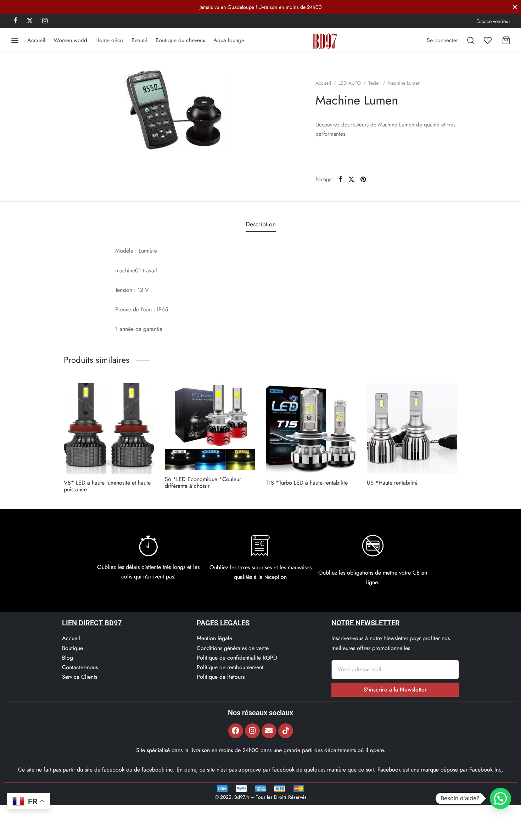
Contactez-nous (80, 667)
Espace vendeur (493, 21)
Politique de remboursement (230, 667)
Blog (67, 658)
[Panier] (506, 40)
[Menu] (15, 40)
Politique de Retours (221, 677)
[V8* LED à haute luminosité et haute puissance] (109, 428)
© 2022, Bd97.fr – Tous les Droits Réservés (261, 797)
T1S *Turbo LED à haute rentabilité (307, 483)
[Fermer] (514, 7)
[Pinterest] (363, 179)
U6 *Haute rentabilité (392, 483)
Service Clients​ (79, 677)
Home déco (109, 40)
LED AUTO (349, 82)
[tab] (261, 225)
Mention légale (214, 638)
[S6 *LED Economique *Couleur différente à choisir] (210, 426)
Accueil (36, 40)
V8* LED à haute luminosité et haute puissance (107, 486)
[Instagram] (44, 21)
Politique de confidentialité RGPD (237, 658)
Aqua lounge (228, 40)
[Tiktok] (285, 730)
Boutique (72, 648)
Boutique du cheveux (180, 40)
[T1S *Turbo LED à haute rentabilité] (311, 428)
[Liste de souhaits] (488, 40)
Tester (374, 82)
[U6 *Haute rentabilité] (412, 428)
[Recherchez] (470, 40)
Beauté (139, 40)
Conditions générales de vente (233, 648)
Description (261, 224)
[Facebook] (15, 21)
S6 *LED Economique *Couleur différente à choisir (203, 482)
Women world (70, 40)
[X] (30, 21)
